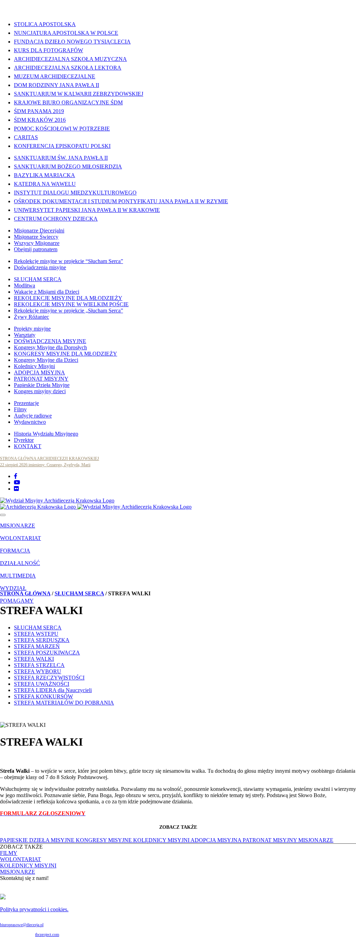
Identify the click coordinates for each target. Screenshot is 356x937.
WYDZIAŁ (13, 588)
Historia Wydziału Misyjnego (46, 434)
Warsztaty (24, 335)
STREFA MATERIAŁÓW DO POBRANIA (64, 703)
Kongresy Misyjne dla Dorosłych (50, 347)
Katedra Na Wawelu (45, 184)
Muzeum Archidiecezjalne (54, 76)
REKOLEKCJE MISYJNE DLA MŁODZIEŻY (68, 298)
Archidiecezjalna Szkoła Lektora (67, 68)
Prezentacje (26, 403)
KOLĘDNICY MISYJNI (162, 840)
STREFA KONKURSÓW (43, 696)
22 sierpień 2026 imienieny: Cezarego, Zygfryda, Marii (45, 464)
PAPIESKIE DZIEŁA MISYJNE (38, 840)
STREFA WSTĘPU (36, 634)
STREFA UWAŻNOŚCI (41, 684)
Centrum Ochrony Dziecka (56, 219)
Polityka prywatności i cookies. (34, 909)
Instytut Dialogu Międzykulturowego (75, 193)
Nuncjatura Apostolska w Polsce (66, 33)
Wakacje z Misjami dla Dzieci (46, 292)
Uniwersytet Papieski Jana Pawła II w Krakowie (87, 210)
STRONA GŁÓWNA (25, 593)
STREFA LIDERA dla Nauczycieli (53, 690)
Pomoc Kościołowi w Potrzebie (62, 129)
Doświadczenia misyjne (40, 267)
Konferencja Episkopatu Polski (62, 146)
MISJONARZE (17, 526)
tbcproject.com (47, 934)
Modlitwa (24, 285)
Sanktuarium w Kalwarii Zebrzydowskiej (78, 94)
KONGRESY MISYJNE (104, 840)
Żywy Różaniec (31, 317)
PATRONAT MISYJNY (41, 379)
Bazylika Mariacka (44, 175)
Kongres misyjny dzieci (40, 391)
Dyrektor (24, 440)
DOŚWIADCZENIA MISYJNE (50, 341)
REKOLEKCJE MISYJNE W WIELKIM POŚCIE (71, 304)
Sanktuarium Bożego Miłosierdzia (68, 166)
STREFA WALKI (34, 659)
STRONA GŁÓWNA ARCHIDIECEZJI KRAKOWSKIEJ (49, 458)
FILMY (8, 853)
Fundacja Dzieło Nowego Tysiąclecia (72, 42)
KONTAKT (27, 446)
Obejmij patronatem (35, 249)
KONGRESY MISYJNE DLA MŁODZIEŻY (65, 354)
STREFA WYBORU (37, 671)
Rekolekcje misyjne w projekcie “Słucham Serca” (68, 261)
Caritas (26, 137)
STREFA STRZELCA (39, 665)
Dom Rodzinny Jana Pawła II (56, 85)
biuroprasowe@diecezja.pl (21, 924)
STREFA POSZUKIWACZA (47, 653)
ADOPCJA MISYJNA (39, 372)
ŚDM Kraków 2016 (40, 120)
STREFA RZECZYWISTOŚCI (49, 678)
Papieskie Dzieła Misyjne (42, 385)
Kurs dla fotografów (48, 50)
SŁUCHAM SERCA (38, 279)
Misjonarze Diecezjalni (39, 230)
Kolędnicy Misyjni (34, 366)
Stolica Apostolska (45, 24)
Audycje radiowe (33, 416)
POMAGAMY (17, 601)
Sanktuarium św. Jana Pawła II (61, 158)
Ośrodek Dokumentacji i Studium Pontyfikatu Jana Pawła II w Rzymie (121, 201)
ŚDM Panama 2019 (39, 111)
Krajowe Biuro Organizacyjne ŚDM (68, 102)
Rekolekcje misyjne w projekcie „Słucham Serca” (68, 310)
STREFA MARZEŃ (37, 646)
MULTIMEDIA (18, 576)
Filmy (20, 409)
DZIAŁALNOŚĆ (20, 563)
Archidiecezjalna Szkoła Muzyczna (70, 59)
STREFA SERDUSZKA (42, 640)
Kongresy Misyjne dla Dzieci (46, 360)
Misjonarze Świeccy (36, 237)
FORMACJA (15, 551)
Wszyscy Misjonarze (36, 243)
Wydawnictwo (30, 422)
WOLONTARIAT (20, 538)
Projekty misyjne (32, 329)
